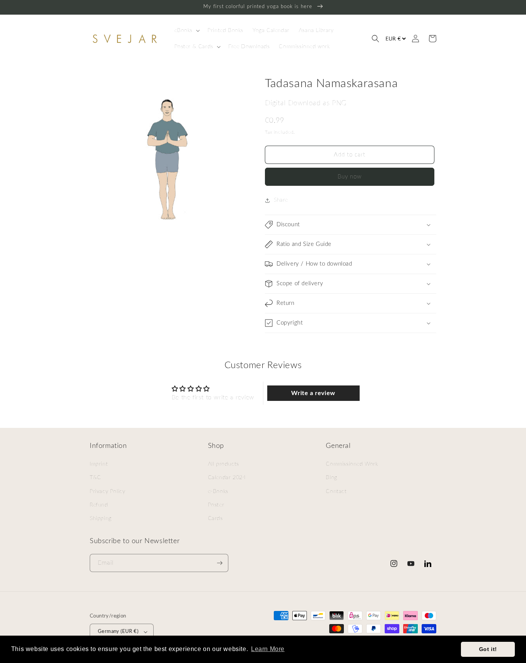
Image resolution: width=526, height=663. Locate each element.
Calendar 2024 (227, 477)
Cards (215, 518)
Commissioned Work (352, 464)
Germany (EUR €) (118, 631)
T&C (95, 477)
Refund (99, 505)
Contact (336, 491)
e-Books (218, 491)
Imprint (99, 464)
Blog (331, 477)
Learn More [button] (268, 649)
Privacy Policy (107, 491)
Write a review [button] (313, 393)
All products (223, 464)
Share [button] (281, 200)
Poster (216, 505)
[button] (186, 30)
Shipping (101, 518)
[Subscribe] (219, 563)
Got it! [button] (488, 649)
